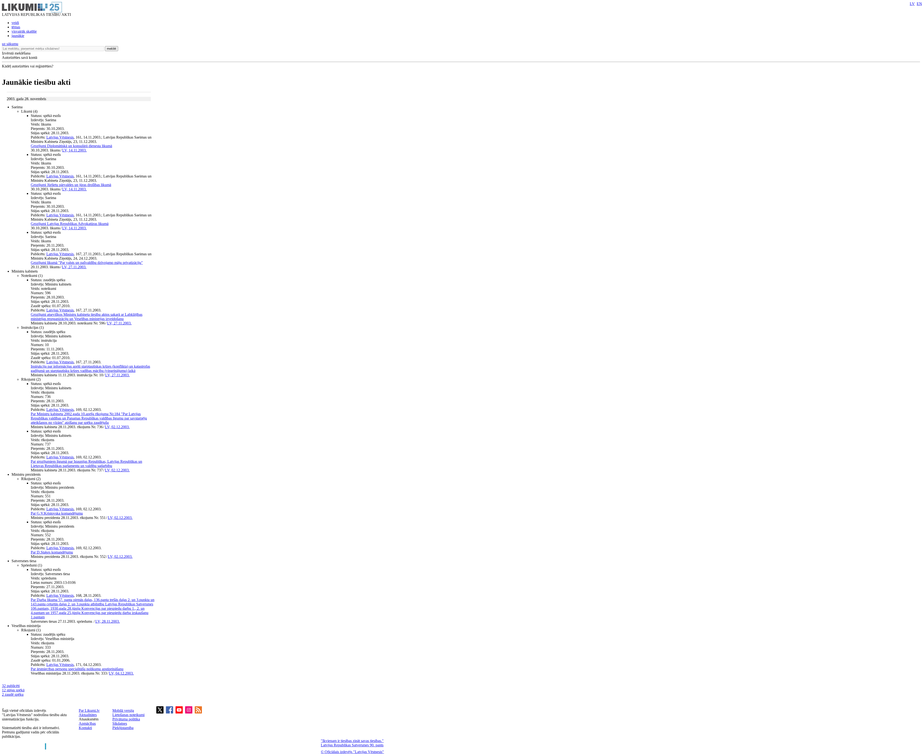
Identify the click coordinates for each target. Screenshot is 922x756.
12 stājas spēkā (13, 690)
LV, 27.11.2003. (74, 267)
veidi (15, 23)
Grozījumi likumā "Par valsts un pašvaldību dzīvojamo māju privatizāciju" (87, 263)
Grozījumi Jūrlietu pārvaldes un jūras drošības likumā (71, 185)
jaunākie (18, 36)
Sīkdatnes (119, 723)
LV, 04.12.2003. (121, 673)
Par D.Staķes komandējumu (52, 552)
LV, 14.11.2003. (74, 150)
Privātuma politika (126, 719)
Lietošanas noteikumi (128, 715)
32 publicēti (11, 686)
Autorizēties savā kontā (19, 57)
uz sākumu (10, 44)
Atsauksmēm (88, 719)
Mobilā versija (123, 710)
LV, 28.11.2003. (107, 621)
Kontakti (85, 728)
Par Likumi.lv (89, 710)
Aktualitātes (88, 715)
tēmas (16, 27)
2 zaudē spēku (13, 694)
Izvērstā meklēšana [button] (16, 53)
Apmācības (87, 723)
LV (912, 4)
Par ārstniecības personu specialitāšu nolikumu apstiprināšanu (77, 669)
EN (919, 4)
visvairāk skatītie (24, 31)
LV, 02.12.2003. (117, 427)
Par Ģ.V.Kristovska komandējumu (57, 513)
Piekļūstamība (122, 728)
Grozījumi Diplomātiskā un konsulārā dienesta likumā (71, 146)
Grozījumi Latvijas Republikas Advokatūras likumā (70, 224)
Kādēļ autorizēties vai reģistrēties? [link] (27, 66)
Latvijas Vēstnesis (60, 137)
